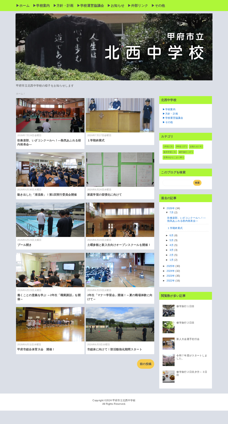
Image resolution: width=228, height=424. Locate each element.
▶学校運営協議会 (90, 5)
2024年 (171, 270)
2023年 (171, 275)
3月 (172, 250)
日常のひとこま (171, 157)
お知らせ (194, 146)
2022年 (171, 280)
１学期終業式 (96, 140)
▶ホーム (23, 5)
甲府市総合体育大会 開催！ (36, 349)
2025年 (171, 266)
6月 (172, 235)
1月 (172, 259)
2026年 (171, 208)
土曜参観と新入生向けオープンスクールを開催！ (119, 244)
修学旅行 (183, 152)
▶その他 (158, 5)
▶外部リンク (138, 5)
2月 (172, 255)
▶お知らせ (115, 5)
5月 (172, 240)
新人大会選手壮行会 (187, 339)
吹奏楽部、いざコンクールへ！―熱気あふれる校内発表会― (186, 219)
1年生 (166, 146)
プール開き (24, 244)
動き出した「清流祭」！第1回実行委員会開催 (47, 194)
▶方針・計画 (63, 5)
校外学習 (168, 152)
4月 (172, 245)
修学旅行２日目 (185, 322)
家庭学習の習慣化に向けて (104, 194)
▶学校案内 (41, 5)
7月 (172, 212)
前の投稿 (145, 364)
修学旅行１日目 (185, 306)
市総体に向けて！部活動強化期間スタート (114, 349)
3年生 (179, 146)
